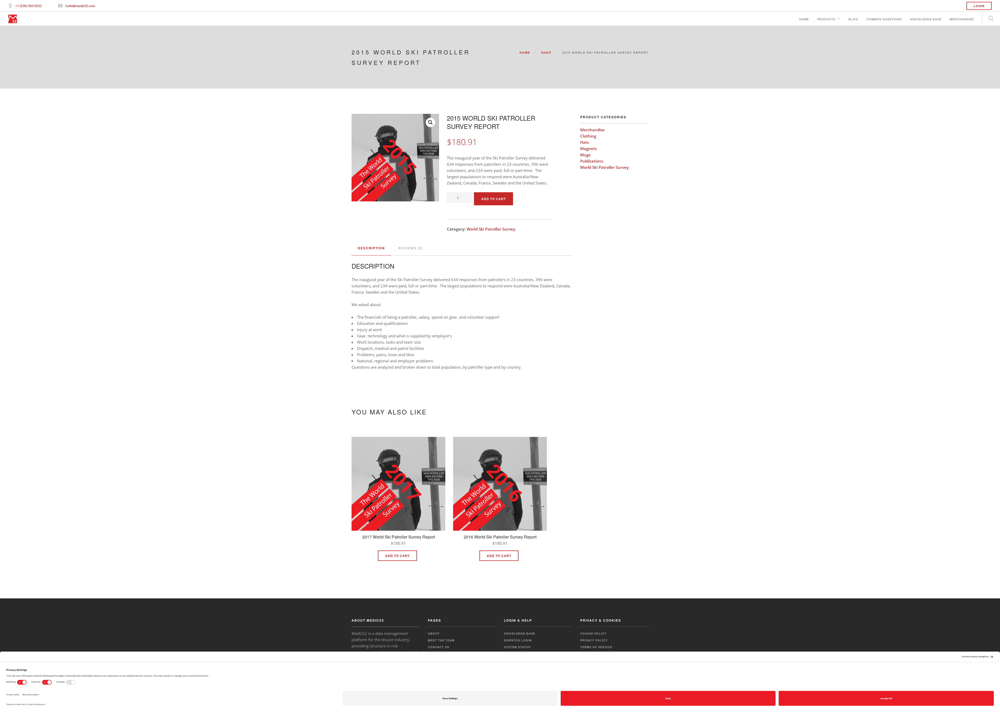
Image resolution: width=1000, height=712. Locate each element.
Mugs (585, 154)
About (434, 633)
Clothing (588, 136)
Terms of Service (596, 647)
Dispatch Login (518, 640)
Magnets (588, 148)
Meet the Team (441, 640)
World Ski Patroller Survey (491, 229)
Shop (546, 52)
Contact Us (438, 647)
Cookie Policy (593, 633)
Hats (584, 142)
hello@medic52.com (80, 6)
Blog (853, 19)
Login (979, 6)
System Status (517, 647)
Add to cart (493, 198)
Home (804, 19)
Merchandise (962, 19)
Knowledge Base (925, 19)
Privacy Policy (594, 640)
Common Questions (884, 19)
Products (826, 19)
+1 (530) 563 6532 (28, 6)
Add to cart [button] (397, 555)
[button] (430, 122)
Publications (591, 161)
